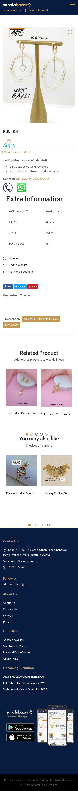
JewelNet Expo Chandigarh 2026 (23, 676)
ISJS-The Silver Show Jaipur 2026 (23, 683)
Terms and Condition (36, 780)
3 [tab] (36, 434)
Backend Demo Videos (17, 652)
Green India (10, 658)
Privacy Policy (12, 780)
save (34, 286)
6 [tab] (51, 434)
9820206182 (41, 178)
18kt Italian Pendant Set (21, 413)
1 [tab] (27, 434)
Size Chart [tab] (11, 324)
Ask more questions (21, 271)
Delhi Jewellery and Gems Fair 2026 (25, 689)
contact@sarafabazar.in (22, 561)
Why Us (8, 615)
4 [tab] (41, 434)
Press (6, 621)
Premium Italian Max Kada (22, 493)
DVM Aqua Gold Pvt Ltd (16, 152)
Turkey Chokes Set (57, 493)
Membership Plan (14, 646)
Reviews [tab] (29, 318)
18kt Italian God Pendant (57, 414)
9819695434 (24, 178)
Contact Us (10, 609)
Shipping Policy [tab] (48, 318)
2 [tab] (31, 434)
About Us (9, 602)
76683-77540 (16, 567)
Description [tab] (12, 318)
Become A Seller (13, 639)
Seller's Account (38, 10)
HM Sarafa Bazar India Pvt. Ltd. (39, 784)
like (9, 286)
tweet (21, 286)
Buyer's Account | (15, 10)
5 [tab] (46, 434)
